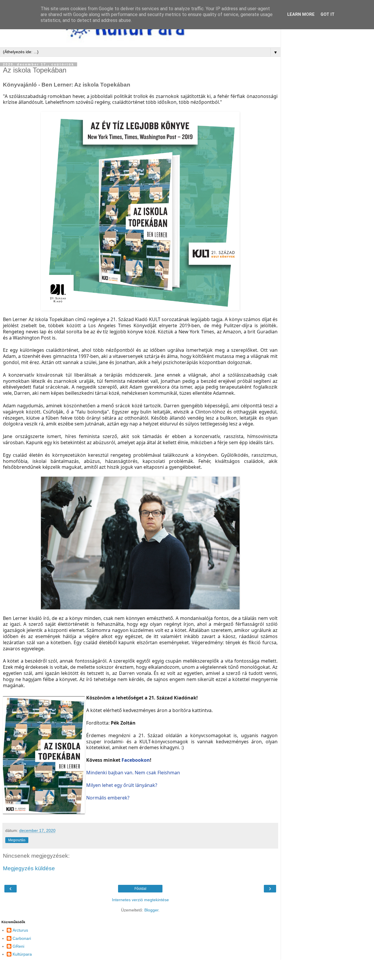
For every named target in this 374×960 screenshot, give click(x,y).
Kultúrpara (22, 954)
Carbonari (22, 938)
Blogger (151, 910)
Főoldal (140, 889)
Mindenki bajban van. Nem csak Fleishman (133, 772)
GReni (18, 946)
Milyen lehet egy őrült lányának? (121, 785)
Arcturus (20, 930)
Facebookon (136, 760)
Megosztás (16, 840)
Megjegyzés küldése (29, 868)
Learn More (301, 14)
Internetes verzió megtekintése (140, 899)
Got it (328, 14)
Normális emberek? (107, 797)
